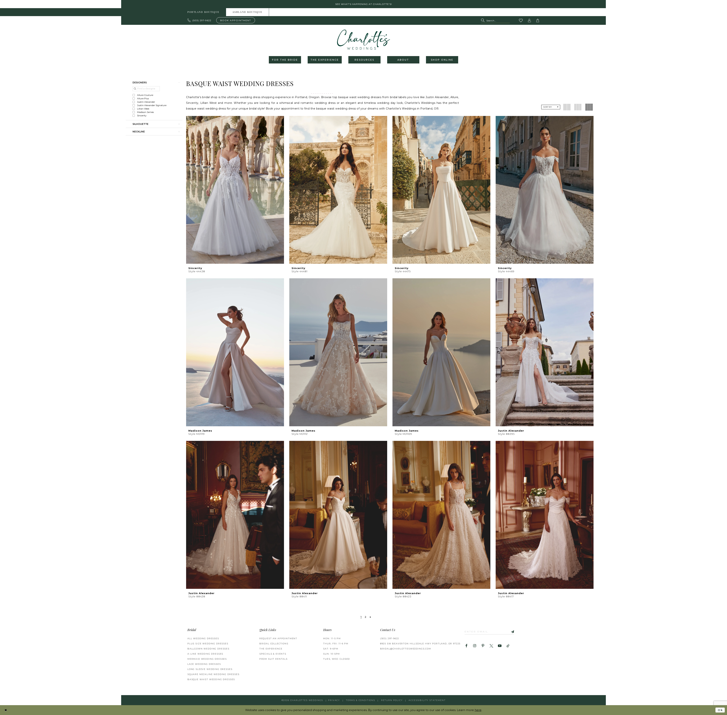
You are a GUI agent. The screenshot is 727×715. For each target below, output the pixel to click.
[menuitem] (203, 12)
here (478, 710)
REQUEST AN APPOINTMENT (278, 638)
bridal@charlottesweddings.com (405, 648)
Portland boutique (203, 12)
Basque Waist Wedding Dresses (211, 679)
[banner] (363, 40)
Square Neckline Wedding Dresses (213, 674)
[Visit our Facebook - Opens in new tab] (466, 646)
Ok (720, 710)
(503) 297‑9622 (389, 638)
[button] (529, 20)
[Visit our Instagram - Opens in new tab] (475, 646)
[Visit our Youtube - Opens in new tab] (500, 646)
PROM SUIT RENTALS (273, 659)
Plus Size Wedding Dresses (207, 643)
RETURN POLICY (392, 700)
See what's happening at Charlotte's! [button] (363, 4)
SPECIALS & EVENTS (272, 653)
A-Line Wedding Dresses (205, 653)
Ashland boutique (247, 12)
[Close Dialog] (5, 710)
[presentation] (235, 190)
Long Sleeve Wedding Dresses (209, 669)
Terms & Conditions (360, 700)
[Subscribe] (511, 631)
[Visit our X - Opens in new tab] (491, 646)
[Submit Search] (483, 20)
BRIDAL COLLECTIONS (273, 643)
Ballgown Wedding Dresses (208, 648)
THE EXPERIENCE (270, 648)
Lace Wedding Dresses (204, 664)
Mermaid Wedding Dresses (207, 659)
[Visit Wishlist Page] (521, 20)
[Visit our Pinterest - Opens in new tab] (483, 646)
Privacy (334, 700)
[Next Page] (370, 617)
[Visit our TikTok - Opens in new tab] (508, 646)
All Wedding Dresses (203, 638)
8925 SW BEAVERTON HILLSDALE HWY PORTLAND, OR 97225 (420, 643)
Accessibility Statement (427, 700)
